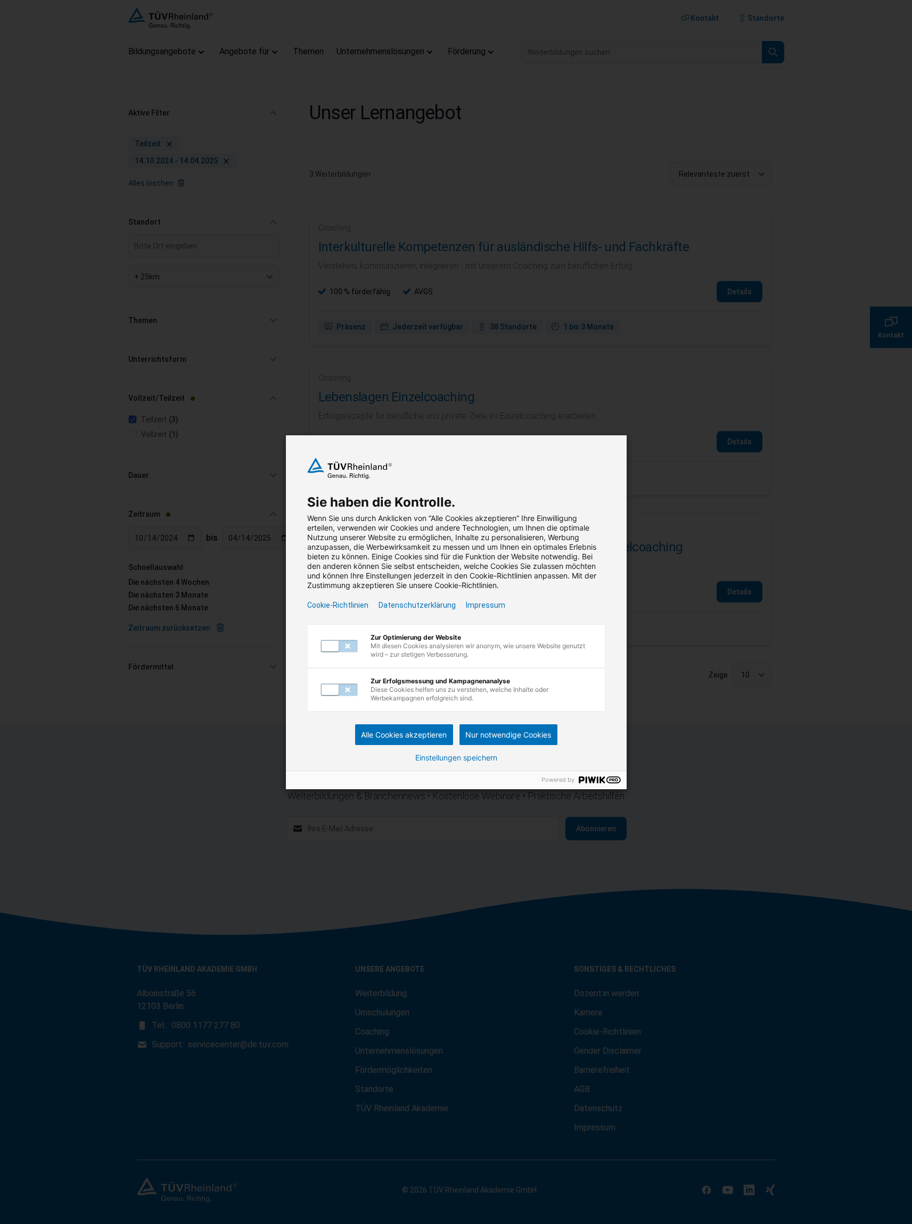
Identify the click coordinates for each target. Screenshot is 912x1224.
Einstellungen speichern (456, 758)
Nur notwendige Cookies (508, 734)
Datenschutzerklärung (417, 605)
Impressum (485, 605)
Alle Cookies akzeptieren (404, 734)
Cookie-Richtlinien (337, 605)
